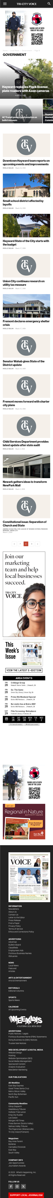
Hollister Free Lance (17, 1112)
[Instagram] (17, 1186)
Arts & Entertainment (17, 980)
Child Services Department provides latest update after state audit (26, 443)
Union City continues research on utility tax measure (24, 282)
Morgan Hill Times (16, 1120)
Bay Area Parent (15, 1141)
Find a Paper (14, 923)
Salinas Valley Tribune (17, 1126)
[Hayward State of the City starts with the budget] (26, 225)
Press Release (14, 920)
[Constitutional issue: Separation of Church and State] (26, 506)
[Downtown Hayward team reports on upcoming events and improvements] (26, 145)
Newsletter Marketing (17, 1070)
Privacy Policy (14, 926)
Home (5, 50)
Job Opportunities (16, 1163)
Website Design (15, 1053)
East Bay (12, 1150)
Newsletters (13, 909)
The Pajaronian (15, 1129)
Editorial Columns (16, 991)
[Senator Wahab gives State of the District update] (26, 346)
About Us (12, 912)
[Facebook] (10, 1186)
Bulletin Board (14, 945)
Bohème (12, 1144)
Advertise (12, 942)
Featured (12, 968)
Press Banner (14, 1123)
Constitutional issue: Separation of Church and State (24, 523)
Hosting (11, 1055)
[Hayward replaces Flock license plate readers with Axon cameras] (26, 79)
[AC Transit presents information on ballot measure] (21, 115)
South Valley (13, 1153)
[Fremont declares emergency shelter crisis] (26, 306)
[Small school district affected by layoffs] (26, 185)
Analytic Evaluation (16, 1067)
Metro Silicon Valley (16, 1091)
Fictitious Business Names (20, 953)
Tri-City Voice (14, 1132)
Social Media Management (20, 1061)
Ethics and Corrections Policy (21, 932)
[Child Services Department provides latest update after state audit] (26, 426)
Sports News (14, 1000)
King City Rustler (15, 1115)
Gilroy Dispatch (15, 1106)
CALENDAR (13, 1007)
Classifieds (13, 947)
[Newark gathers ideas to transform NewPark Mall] (26, 466)
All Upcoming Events (17, 1009)
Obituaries (12, 956)
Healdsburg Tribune (17, 1109)
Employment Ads (15, 950)
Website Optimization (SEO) (20, 1058)
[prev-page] (14, 544)
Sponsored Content (16, 1064)
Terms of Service (15, 929)
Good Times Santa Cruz (18, 1088)
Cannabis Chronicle (16, 1147)
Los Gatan (13, 1118)
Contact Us (13, 915)
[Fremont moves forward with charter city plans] (26, 386)
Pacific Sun (13, 1097)
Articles (11, 971)
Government (27, 50)
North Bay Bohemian (17, 1094)
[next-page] (37, 544)
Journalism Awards (17, 1166)
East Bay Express (16, 1085)
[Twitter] (23, 1186)
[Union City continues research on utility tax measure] (26, 265)
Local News (14, 50)
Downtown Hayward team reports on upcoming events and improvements (26, 162)
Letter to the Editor (16, 917)
